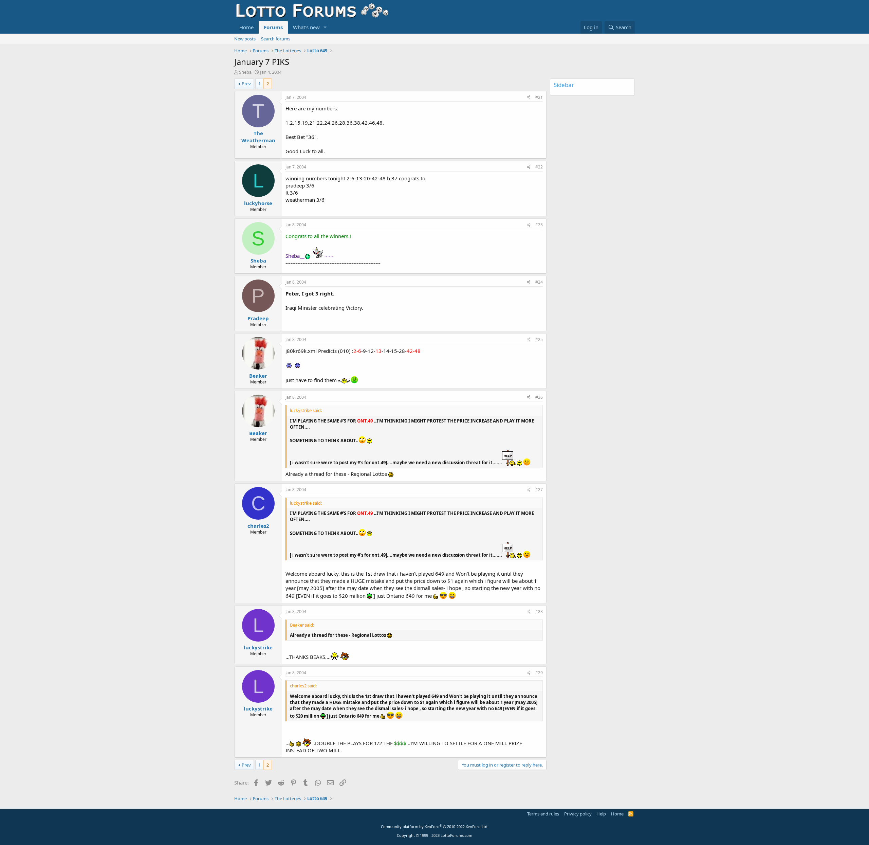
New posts (245, 39)
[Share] (528, 98)
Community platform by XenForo (434, 826)
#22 (539, 167)
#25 (539, 339)
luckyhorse (258, 203)
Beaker (258, 375)
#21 (539, 97)
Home (246, 27)
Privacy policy (578, 814)
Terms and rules (543, 814)
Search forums (275, 39)
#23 (539, 225)
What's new (306, 27)
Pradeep (258, 318)
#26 (539, 397)
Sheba (245, 72)
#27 (539, 489)
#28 (539, 611)
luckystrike (258, 647)
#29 (539, 673)
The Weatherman (258, 137)
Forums (273, 27)
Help (601, 814)
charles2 (258, 525)
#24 (539, 282)
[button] (325, 27)
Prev (246, 83)
